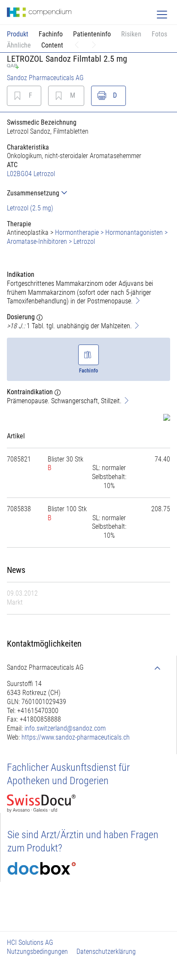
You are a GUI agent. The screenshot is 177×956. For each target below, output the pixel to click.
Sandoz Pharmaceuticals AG (45, 78)
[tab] (88, 193)
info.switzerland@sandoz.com (65, 728)
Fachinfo (51, 34)
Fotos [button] (159, 34)
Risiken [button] (131, 34)
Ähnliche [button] (19, 45)
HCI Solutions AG (30, 942)
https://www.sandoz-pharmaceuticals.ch (75, 737)
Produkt (17, 34)
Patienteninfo (92, 34)
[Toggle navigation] (162, 14)
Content (52, 45)
